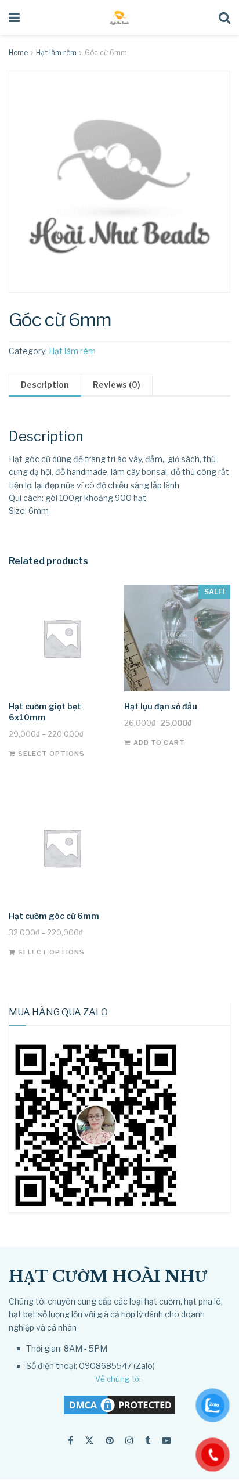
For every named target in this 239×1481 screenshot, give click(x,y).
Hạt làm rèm (56, 52)
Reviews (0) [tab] (116, 385)
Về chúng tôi (118, 1378)
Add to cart (159, 742)
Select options (51, 753)
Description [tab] (45, 385)
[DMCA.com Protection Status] (119, 1404)
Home (18, 52)
